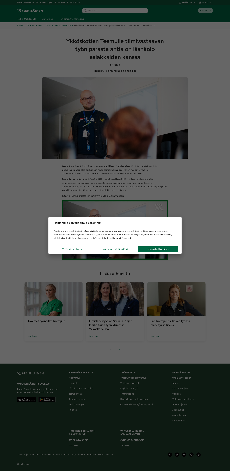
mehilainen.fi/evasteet (120, 238)
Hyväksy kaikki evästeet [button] (158, 249)
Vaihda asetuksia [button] (73, 249)
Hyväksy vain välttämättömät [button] (115, 249)
